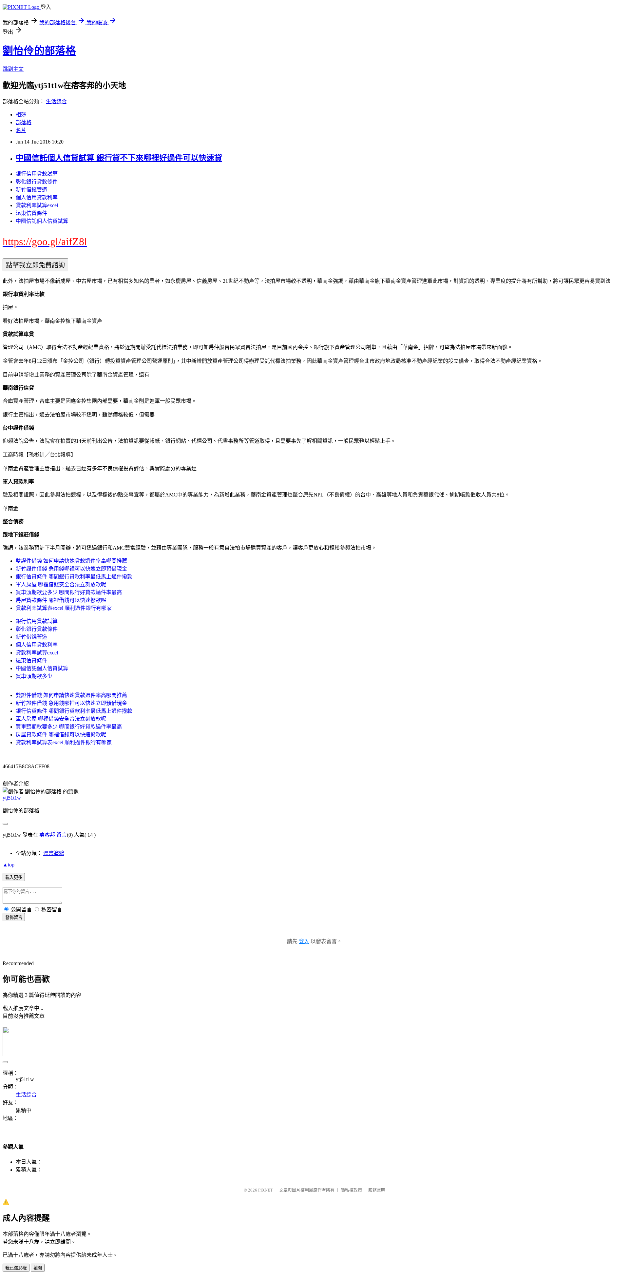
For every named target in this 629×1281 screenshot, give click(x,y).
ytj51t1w (12, 798)
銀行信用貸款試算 (37, 174)
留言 (61, 835)
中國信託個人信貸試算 (42, 221)
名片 (21, 130)
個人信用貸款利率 (37, 197)
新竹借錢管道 (31, 189)
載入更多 (13, 877)
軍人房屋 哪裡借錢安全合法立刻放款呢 (61, 584)
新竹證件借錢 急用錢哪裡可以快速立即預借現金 (71, 569)
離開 (37, 1268)
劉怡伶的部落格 (39, 51)
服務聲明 (376, 1190)
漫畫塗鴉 (53, 853)
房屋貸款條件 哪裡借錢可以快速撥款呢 (61, 600)
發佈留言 (13, 917)
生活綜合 (56, 101)
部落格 (23, 122)
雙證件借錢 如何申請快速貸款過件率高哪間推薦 (71, 561)
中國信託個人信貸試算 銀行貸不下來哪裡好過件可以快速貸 (119, 158)
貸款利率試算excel (37, 205)
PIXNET (265, 1190)
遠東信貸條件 (31, 213)
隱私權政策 (351, 1190)
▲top (8, 864)
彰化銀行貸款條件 (37, 181)
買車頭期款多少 (34, 676)
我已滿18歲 (16, 1268)
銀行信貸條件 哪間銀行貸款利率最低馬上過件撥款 (74, 576)
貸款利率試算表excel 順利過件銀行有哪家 (64, 608)
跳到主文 (13, 69)
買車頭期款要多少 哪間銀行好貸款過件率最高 (69, 592)
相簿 (21, 114)
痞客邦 (47, 835)
